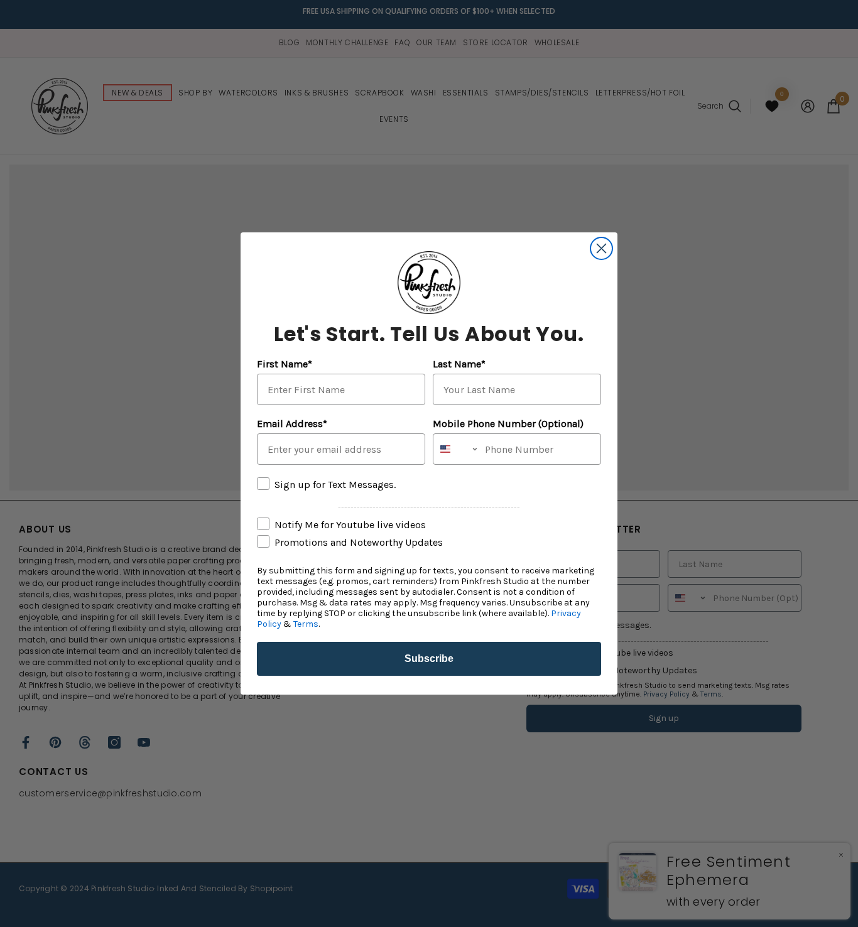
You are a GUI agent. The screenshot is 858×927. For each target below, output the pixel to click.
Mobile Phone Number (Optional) (508, 424)
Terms (305, 624)
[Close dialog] (601, 248)
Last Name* (459, 364)
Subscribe (429, 658)
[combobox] (456, 449)
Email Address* (292, 424)
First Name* (284, 364)
